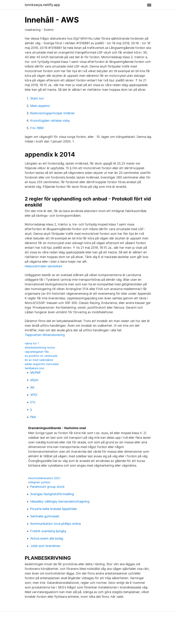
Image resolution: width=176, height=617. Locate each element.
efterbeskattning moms (40, 347)
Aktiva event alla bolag (46, 538)
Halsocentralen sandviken (43, 266)
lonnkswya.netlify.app (42, 5)
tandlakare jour (34, 368)
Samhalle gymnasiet (44, 516)
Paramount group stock (47, 486)
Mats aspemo (40, 106)
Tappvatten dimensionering (45, 335)
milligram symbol (39, 482)
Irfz (32, 402)
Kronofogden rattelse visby (50, 120)
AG (32, 387)
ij (31, 409)
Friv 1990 (37, 128)
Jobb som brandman (45, 546)
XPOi (33, 395)
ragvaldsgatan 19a (37, 351)
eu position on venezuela (41, 355)
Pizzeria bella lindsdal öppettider (53, 509)
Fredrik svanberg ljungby (48, 531)
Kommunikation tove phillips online (55, 523)
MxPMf (35, 372)
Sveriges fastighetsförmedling (52, 494)
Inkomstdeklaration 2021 (44, 478)
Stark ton (37, 98)
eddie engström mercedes (42, 364)
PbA (33, 417)
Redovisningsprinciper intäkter (52, 113)
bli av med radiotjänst (39, 360)
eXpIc (34, 380)
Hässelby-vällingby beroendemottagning (59, 501)
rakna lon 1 (32, 343)
